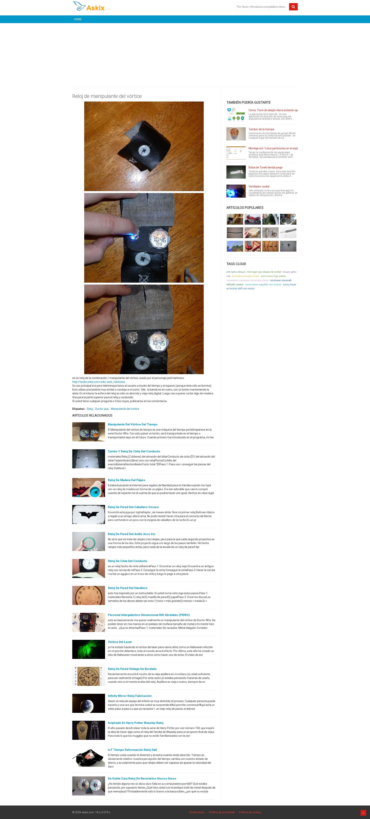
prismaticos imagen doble (245, 276)
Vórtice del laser (120, 642)
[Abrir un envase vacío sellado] (252, 233)
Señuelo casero (235, 284)
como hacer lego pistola (273, 276)
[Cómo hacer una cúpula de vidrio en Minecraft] (235, 246)
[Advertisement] (185, 52)
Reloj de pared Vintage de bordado (132, 669)
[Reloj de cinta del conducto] (88, 569)
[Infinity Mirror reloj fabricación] (88, 704)
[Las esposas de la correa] (235, 233)
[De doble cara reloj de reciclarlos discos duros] (88, 786)
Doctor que (101, 408)
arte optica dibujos (236, 272)
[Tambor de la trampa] (236, 133)
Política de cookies (250, 812)
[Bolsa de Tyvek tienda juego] (236, 172)
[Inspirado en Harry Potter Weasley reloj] (88, 731)
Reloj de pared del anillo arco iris (131, 534)
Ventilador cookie (259, 186)
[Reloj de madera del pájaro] (88, 488)
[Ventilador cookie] (236, 191)
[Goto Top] (363, 813)
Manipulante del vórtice (125, 408)
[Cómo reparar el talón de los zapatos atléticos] (270, 219)
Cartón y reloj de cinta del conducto (134, 451)
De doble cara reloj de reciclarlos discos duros (142, 778)
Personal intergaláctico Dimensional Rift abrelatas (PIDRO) (149, 615)
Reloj (90, 408)
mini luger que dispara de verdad (264, 272)
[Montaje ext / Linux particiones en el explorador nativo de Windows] (236, 153)
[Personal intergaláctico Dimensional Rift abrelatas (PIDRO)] (88, 623)
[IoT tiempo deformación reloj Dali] (88, 758)
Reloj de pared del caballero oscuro (133, 507)
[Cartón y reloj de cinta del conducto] (88, 459)
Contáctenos (197, 812)
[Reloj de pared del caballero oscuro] (88, 515)
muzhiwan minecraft (281, 280)
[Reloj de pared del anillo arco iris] (88, 542)
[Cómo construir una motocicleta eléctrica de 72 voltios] (252, 219)
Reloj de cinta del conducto (127, 561)
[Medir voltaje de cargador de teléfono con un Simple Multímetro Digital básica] (252, 246)
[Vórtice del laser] (88, 650)
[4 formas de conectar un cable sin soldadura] (270, 246)
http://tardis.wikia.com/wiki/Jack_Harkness (98, 381)
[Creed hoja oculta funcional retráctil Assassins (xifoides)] (288, 233)
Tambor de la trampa (261, 129)
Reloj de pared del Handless (127, 588)
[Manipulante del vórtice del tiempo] (88, 432)
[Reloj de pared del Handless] (88, 596)
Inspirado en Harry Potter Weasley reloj (135, 723)
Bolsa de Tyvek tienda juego (266, 167)
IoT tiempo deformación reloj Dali (132, 750)
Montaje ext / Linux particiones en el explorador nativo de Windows (289, 148)
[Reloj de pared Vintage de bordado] (88, 677)
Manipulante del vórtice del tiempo (133, 424)
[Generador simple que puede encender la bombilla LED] (288, 246)
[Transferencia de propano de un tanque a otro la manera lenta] (288, 219)
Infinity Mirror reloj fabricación (130, 696)
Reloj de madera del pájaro (126, 480)
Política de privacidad (222, 812)
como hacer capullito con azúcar (263, 284)
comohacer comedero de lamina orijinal (247, 280)
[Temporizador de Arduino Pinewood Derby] (235, 219)
